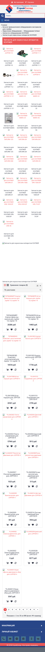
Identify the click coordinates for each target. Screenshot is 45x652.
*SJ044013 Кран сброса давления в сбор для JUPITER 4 (12, 591)
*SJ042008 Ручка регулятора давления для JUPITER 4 (33, 475)
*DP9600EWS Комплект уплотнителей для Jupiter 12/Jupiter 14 (12, 358)
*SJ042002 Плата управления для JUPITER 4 (12, 436)
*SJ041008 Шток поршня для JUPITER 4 (12, 397)
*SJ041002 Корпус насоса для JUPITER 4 (33, 357)
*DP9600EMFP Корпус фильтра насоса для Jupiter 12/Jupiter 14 (12, 318)
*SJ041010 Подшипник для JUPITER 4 (33, 397)
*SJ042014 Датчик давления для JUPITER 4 (33, 514)
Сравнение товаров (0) (19, 285)
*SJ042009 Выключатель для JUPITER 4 (12, 514)
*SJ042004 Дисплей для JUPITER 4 (33, 435)
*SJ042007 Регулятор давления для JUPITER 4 (12, 474)
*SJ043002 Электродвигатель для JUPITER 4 (11, 552)
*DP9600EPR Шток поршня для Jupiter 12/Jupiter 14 (33, 317)
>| (5, 613)
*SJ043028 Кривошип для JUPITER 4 (33, 552)
